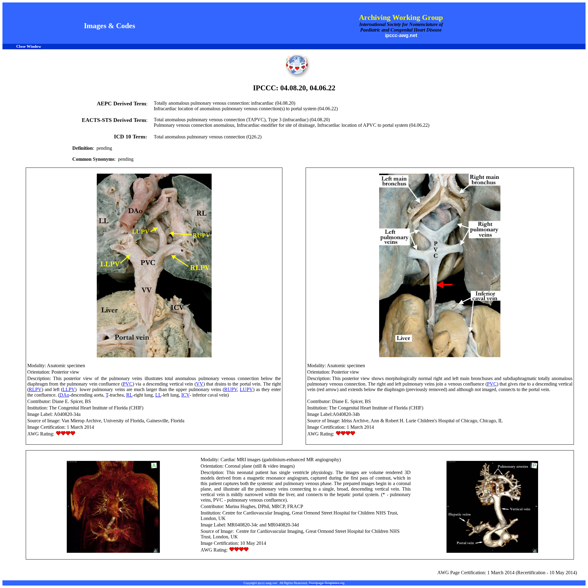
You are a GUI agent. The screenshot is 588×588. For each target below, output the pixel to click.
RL (129, 395)
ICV (185, 395)
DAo (64, 395)
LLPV (68, 389)
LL (158, 395)
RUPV (230, 389)
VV (199, 383)
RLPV (35, 389)
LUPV (246, 389)
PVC (128, 383)
